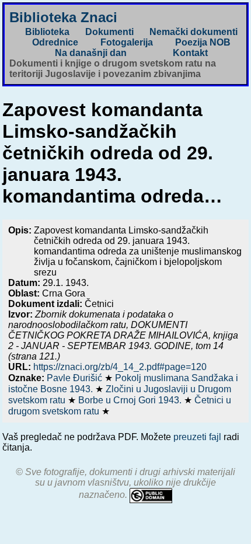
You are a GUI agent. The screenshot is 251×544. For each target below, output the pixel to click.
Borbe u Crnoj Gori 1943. (131, 400)
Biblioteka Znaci (63, 17)
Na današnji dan (91, 53)
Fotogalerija (126, 42)
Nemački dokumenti (193, 32)
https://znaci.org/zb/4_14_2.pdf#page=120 (120, 367)
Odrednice (55, 42)
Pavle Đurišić (75, 378)
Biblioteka (47, 32)
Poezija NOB (203, 42)
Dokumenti (109, 32)
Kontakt (190, 53)
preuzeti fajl (197, 437)
